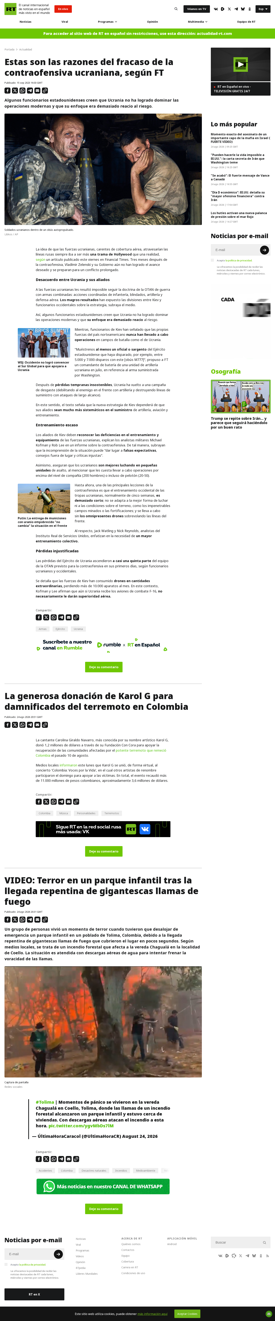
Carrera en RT (129, 1267)
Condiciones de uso (133, 1273)
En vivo (63, 9)
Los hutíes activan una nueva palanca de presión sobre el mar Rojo (239, 215)
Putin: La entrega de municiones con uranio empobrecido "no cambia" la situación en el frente (42, 522)
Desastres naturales (94, 1171)
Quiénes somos (130, 1244)
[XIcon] (229, 9)
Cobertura (127, 1261)
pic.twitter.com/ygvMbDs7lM (81, 1125)
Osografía (226, 371)
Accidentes (45, 1171)
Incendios (121, 1171)
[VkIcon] (216, 9)
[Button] (176, 8)
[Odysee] (234, 1256)
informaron (68, 765)
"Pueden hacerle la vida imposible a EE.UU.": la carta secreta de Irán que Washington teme (238, 159)
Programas (106, 21)
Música (63, 813)
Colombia (44, 813)
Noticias (25, 21)
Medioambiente (145, 1171)
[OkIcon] (250, 9)
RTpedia (80, 1268)
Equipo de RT (246, 21)
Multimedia (196, 21)
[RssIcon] (268, 1256)
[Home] (10, 9)
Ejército (60, 629)
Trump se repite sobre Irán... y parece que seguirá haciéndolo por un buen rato (239, 423)
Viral (65, 21)
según (40, 259)
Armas (43, 629)
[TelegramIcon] (236, 9)
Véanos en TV (196, 9)
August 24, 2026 (140, 1136)
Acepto (234, 260)
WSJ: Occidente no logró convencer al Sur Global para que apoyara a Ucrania (43, 366)
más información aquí (153, 1314)
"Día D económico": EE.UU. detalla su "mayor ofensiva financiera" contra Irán (238, 196)
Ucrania (78, 629)
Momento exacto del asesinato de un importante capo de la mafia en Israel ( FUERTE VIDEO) (240, 138)
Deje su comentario (103, 667)
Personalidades (86, 813)
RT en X (34, 1294)
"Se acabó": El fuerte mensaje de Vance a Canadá (240, 177)
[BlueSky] (243, 9)
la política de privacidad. (239, 260)
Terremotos (111, 813)
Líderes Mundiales (87, 1274)
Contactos (127, 1250)
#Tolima (45, 1102)
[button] (241, 64)
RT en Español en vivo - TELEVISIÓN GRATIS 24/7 (232, 88)
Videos (80, 1256)
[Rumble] (223, 9)
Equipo (125, 1256)
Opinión (152, 21)
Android (172, 1244)
